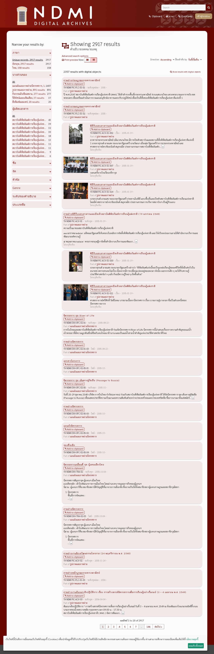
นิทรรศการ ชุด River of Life (79, 315)
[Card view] (87, 59)
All (13, 81)
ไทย (21, 67)
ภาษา (171, 16)
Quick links (186, 16)
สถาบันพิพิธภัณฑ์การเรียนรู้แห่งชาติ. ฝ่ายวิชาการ (41, 127)
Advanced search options (75, 55)
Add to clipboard (75, 83)
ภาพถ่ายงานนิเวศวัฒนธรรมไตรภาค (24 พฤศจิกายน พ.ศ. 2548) (97, 553)
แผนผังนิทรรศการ (73, 425)
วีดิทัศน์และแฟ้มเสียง (28, 97)
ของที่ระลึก (69, 445)
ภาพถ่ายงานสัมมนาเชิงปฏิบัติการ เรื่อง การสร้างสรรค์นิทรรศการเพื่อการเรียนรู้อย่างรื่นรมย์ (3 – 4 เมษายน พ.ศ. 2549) (125, 592)
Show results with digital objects (186, 71)
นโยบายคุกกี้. (192, 639)
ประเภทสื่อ (19, 204)
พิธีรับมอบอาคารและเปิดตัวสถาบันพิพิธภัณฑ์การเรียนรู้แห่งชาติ (122, 125)
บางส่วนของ (20, 75)
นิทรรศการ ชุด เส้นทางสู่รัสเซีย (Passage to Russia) (92, 380)
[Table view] (93, 59)
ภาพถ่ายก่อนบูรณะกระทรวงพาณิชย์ (82, 80)
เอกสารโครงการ (72, 360)
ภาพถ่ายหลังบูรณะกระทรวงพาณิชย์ (82, 572)
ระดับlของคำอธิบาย (24, 196)
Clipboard (156, 16)
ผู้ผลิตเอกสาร (20, 109)
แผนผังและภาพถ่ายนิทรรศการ (34, 85)
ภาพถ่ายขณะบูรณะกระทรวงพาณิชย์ (82, 106)
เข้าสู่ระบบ (202, 16)
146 (148, 626)
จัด (14, 171)
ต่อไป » (158, 626)
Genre (16, 188)
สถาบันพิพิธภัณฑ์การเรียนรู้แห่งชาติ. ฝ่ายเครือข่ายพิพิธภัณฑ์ (47, 143)
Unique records (27, 59)
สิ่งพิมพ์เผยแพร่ (25, 101)
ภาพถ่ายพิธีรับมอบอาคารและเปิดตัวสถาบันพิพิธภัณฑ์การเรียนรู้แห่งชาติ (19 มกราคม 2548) (112, 213)
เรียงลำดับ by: (181, 59)
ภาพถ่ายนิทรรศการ (73, 341)
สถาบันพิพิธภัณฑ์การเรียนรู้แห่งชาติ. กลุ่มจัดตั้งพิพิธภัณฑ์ (45, 131)
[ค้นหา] (208, 8)
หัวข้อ (16, 179)
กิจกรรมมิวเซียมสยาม (29, 93)
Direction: (154, 59)
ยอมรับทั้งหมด (196, 645)
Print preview (71, 59)
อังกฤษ (23, 63)
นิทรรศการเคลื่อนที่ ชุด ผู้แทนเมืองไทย (84, 464)
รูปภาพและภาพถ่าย (28, 89)
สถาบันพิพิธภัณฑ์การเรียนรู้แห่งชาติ (35, 119)
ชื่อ (14, 163)
